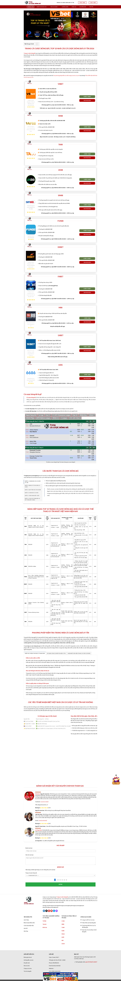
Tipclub (44, 924)
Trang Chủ (31, 6)
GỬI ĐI (60, 884)
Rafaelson (37, 794)
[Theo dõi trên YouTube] (51, 911)
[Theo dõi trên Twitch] (56, 911)
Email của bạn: (29, 848)
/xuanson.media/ (44, 801)
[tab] (33, 482)
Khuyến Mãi (82, 6)
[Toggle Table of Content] (36, 44)
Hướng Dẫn (65, 6)
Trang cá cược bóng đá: (31, 872)
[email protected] (43, 820)
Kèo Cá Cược (54, 6)
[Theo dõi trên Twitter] (44, 911)
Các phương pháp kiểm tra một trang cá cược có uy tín (66, 75)
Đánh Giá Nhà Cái (41, 6)
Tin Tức (91, 6)
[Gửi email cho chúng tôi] (46, 911)
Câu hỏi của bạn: (29, 854)
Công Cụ (74, 6)
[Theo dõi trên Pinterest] (49, 911)
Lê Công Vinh (38, 830)
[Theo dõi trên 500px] (54, 911)
